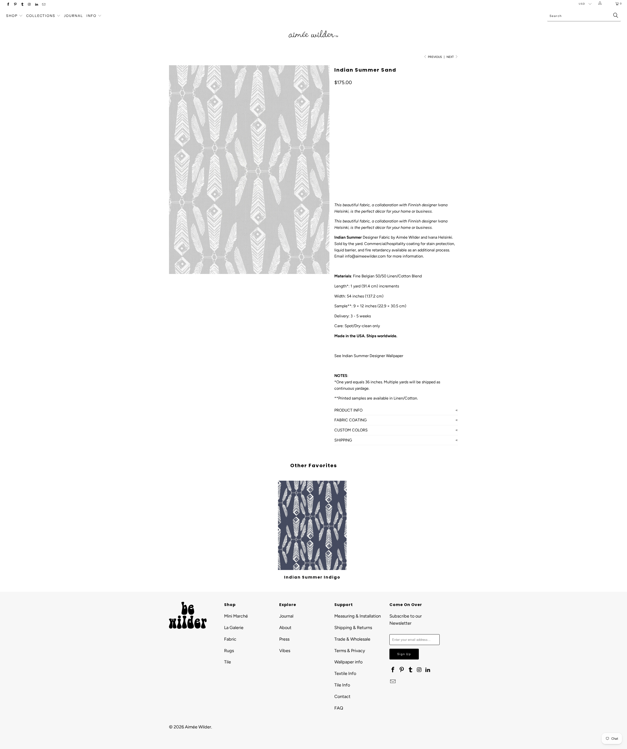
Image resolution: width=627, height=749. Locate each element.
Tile (227, 662)
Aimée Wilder (198, 727)
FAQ (338, 708)
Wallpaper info (348, 662)
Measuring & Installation (357, 616)
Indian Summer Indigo (312, 525)
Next (450, 57)
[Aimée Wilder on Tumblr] (22, 4)
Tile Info (342, 685)
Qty (337, 161)
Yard (341, 125)
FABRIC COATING (350, 420)
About (285, 627)
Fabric (230, 639)
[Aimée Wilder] (313, 28)
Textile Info (345, 673)
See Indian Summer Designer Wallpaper (368, 355)
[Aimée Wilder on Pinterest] (15, 4)
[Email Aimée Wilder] (43, 4)
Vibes (284, 650)
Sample (359, 125)
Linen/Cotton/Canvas (356, 146)
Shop (12, 15)
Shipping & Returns (353, 627)
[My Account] (601, 3)
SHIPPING (343, 440)
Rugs (229, 650)
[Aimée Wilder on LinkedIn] (36, 4)
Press (284, 639)
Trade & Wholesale (352, 639)
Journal (73, 15)
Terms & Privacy (349, 650)
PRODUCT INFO (348, 410)
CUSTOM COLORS (351, 430)
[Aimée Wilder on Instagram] (29, 4)
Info (91, 15)
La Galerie (233, 627)
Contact (342, 696)
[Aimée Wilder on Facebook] (8, 4)
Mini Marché (236, 616)
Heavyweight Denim (399, 146)
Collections (41, 15)
